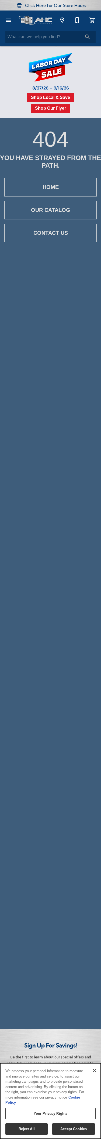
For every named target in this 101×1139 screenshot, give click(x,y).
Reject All (27, 1129)
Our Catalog (50, 210)
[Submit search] (87, 37)
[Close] (94, 1070)
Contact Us (50, 233)
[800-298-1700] (77, 20)
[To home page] (35, 20)
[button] (8, 20)
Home (51, 187)
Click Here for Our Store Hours (55, 6)
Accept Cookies (73, 1129)
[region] (50, 1101)
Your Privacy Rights (50, 1114)
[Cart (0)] (92, 20)
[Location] (62, 20)
